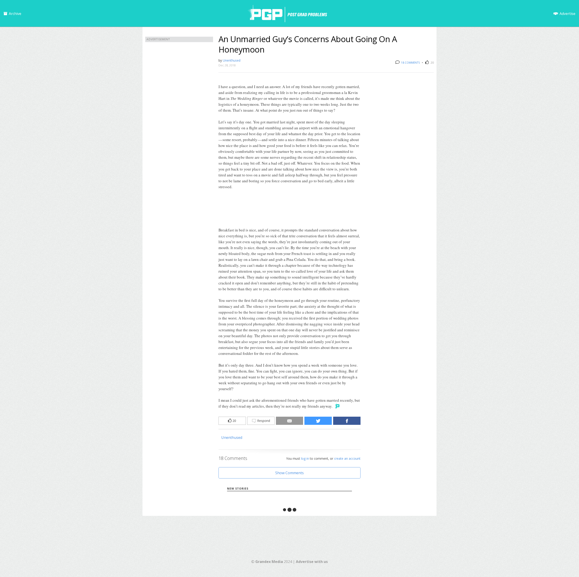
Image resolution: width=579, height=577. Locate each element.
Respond (263, 420)
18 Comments (410, 63)
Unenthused (231, 60)
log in (305, 458)
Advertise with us (312, 561)
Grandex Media (269, 561)
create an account (347, 458)
